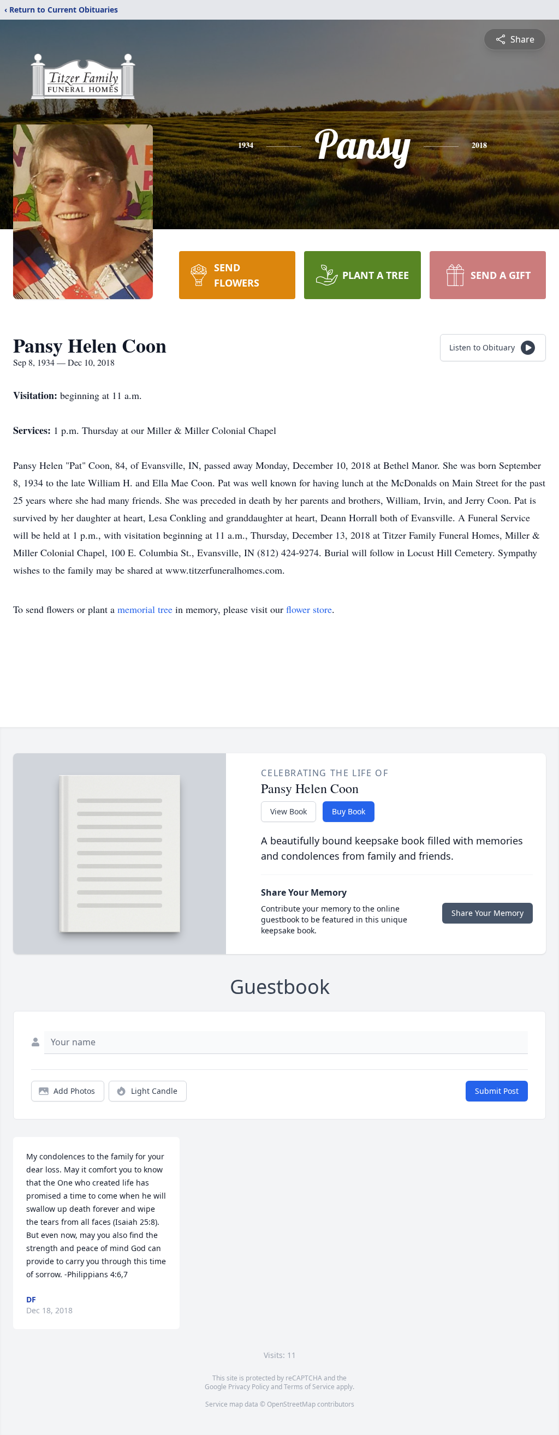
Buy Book (348, 811)
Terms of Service (309, 1386)
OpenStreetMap (291, 1404)
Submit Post (497, 1091)
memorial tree (145, 609)
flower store (309, 609)
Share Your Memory (487, 913)
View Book (288, 811)
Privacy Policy (248, 1386)
